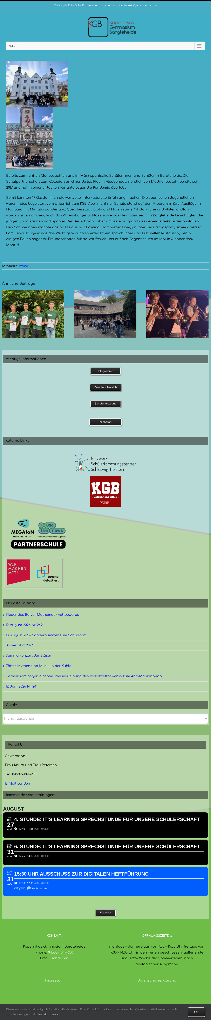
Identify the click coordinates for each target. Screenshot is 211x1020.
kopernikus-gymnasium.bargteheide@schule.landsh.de (122, 5)
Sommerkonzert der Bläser (28, 656)
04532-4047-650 (60, 952)
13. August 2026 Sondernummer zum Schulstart (46, 635)
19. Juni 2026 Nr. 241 (22, 686)
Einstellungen (46, 1014)
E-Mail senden (17, 783)
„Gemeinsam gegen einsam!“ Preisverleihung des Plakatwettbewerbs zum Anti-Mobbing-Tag (84, 676)
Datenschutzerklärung (156, 980)
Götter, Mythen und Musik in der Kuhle (38, 666)
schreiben (59, 958)
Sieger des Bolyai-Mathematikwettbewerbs (42, 615)
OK (196, 1012)
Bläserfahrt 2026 (19, 645)
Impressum (54, 980)
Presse (23, 266)
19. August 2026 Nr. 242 (24, 625)
